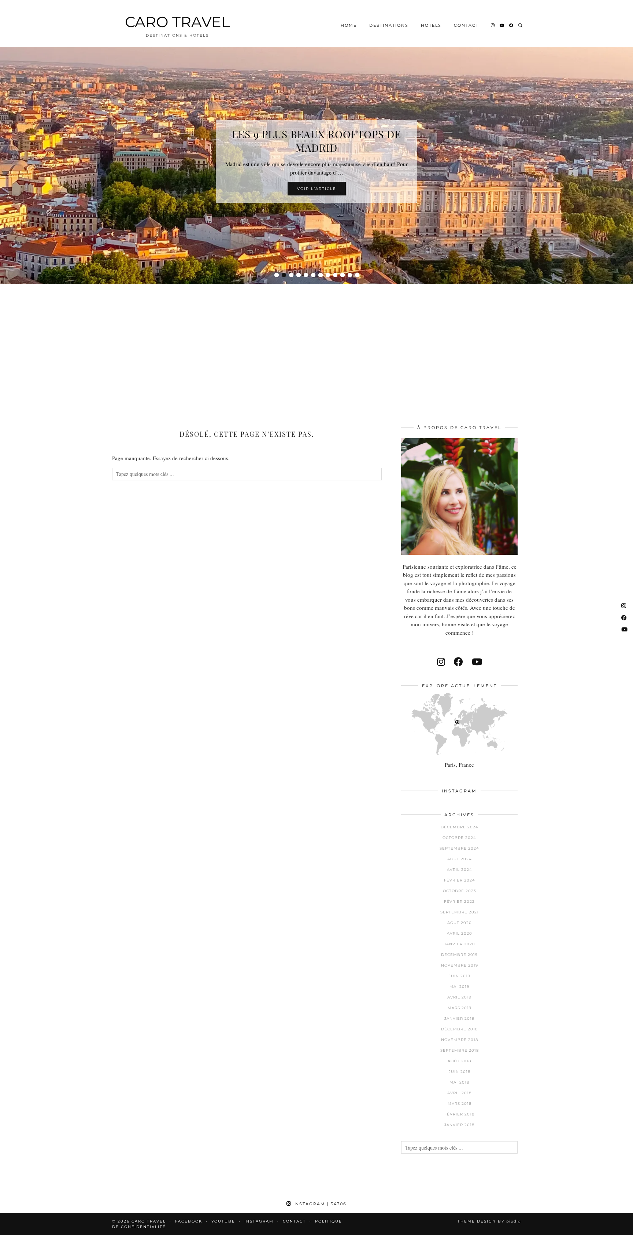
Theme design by (489, 1221)
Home (349, 25)
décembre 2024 (459, 827)
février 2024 (459, 880)
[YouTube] (502, 25)
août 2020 (459, 922)
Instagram (319, 1203)
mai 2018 (459, 1082)
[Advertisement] (316, 344)
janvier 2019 (459, 1018)
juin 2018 (459, 1071)
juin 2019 (459, 976)
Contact (466, 25)
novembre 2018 (459, 1039)
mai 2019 (459, 986)
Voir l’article (316, 188)
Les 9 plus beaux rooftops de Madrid (316, 140)
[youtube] (477, 662)
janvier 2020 (459, 944)
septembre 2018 (459, 1050)
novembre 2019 (459, 965)
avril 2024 (459, 869)
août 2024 (459, 859)
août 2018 (459, 1061)
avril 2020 (459, 933)
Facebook (188, 1221)
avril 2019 (459, 997)
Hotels (431, 25)
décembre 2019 (459, 954)
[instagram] (441, 662)
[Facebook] (511, 25)
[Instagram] (493, 25)
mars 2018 (459, 1103)
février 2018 (459, 1114)
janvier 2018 (459, 1124)
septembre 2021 (459, 912)
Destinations (388, 25)
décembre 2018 (459, 1029)
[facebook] (458, 662)
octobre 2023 (459, 890)
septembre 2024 (459, 848)
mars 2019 (459, 1007)
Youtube (223, 1221)
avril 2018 (459, 1093)
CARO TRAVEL (177, 22)
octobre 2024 (459, 837)
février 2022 (459, 901)
